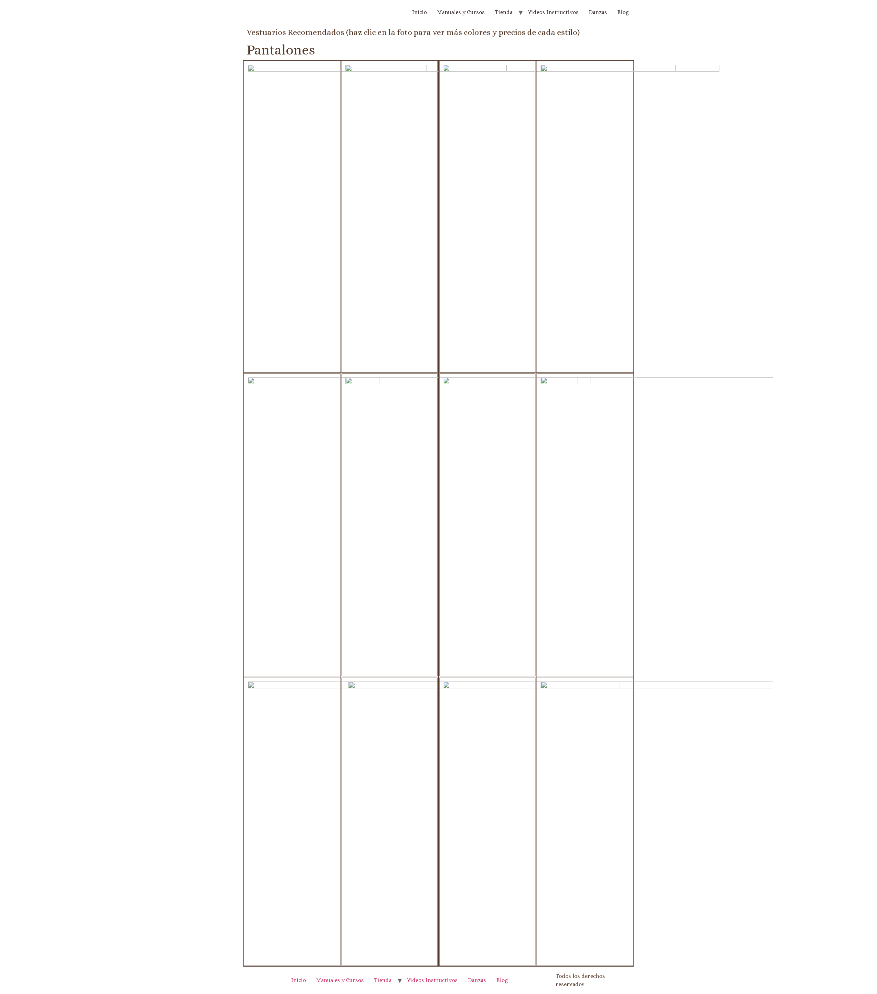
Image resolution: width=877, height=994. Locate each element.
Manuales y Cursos (461, 12)
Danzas (598, 12)
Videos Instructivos (553, 12)
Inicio (419, 12)
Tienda (503, 12)
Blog (623, 12)
